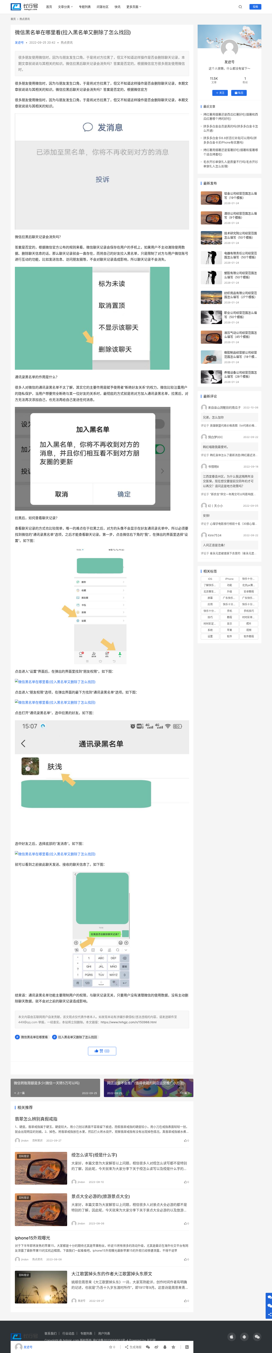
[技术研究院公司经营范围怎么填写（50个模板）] (211, 237)
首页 (49, 7)
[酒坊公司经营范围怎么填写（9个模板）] (211, 218)
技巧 (210, 617)
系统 (210, 630)
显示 (229, 623)
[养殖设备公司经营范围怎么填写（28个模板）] (211, 377)
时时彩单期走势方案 (250, 617)
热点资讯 (67, 42)
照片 (248, 623)
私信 (240, 92)
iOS (210, 578)
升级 (229, 591)
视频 (248, 630)
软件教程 (249, 636)
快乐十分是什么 (211, 611)
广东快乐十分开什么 (250, 598)
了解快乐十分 (211, 585)
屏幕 (210, 598)
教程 (229, 617)
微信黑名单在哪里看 (34, 1037)
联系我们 (51, 1333)
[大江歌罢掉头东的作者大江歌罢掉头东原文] (41, 1287)
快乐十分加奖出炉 (231, 604)
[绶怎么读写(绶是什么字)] (41, 1168)
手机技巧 (249, 611)
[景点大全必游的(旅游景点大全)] (41, 1209)
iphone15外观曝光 (32, 1238)
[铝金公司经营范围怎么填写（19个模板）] (211, 198)
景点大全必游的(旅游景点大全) (100, 1196)
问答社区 (103, 7)
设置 (210, 636)
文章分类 (64, 7)
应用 (210, 604)
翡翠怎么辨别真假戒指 (36, 1119)
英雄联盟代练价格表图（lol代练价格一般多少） (239, 425)
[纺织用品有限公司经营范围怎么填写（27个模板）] (211, 297)
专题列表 (85, 7)
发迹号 (19, 42)
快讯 (117, 7)
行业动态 (68, 1333)
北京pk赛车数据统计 (250, 585)
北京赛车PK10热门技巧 (211, 591)
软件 (229, 636)
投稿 (255, 6)
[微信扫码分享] (148, 1347)
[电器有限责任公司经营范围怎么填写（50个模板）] (211, 257)
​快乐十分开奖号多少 (250, 578)
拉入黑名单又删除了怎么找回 (77, 1037)
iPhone (229, 578)
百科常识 (37, 1140)
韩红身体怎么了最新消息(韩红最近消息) (234, 455)
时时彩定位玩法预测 (211, 623)
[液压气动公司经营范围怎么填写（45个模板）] (211, 337)
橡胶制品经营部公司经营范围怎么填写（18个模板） (240, 356)
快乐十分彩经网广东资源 (250, 604)
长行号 (151, 1340)
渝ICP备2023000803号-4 (110, 1340)
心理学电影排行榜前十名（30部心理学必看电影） (240, 523)
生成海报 (135, 1347)
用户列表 (104, 1333)
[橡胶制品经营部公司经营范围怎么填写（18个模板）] (211, 357)
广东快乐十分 (230, 598)
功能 (229, 585)
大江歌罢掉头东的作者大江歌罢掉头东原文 (111, 1273)
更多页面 (132, 7)
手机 (229, 611)
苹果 (229, 630)
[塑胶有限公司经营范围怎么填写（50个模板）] (211, 277)
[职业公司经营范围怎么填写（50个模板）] (211, 317)
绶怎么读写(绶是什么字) (94, 1155)
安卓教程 (249, 591)
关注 (221, 92)
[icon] (231, 1337)
